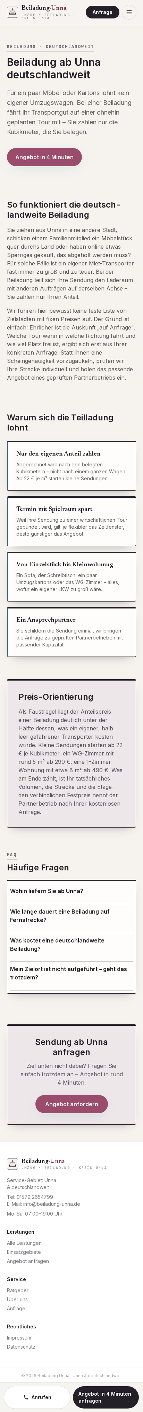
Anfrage (102, 12)
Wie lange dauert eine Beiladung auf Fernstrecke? (60, 915)
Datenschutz (21, 1347)
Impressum (19, 1338)
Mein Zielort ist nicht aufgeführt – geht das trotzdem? (68, 973)
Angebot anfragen (28, 1261)
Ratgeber (17, 1290)
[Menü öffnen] (129, 12)
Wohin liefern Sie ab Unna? (46, 890)
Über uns (17, 1299)
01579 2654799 (35, 1197)
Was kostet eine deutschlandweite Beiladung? (57, 944)
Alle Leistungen (24, 1243)
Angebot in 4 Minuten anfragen (104, 1397)
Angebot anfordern (71, 1104)
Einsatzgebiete (24, 1252)
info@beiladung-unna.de (51, 1204)
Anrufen (41, 1397)
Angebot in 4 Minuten (44, 157)
